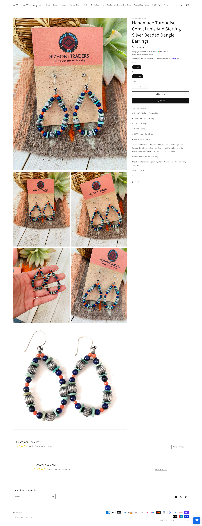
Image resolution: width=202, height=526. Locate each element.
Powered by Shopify (183, 521)
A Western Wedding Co (171, 521)
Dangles (137, 76)
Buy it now (160, 101)
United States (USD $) (22, 517)
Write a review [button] (178, 447)
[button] (177, 4)
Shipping (135, 54)
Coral (136, 67)
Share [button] (137, 182)
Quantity (135, 82)
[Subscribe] (52, 496)
